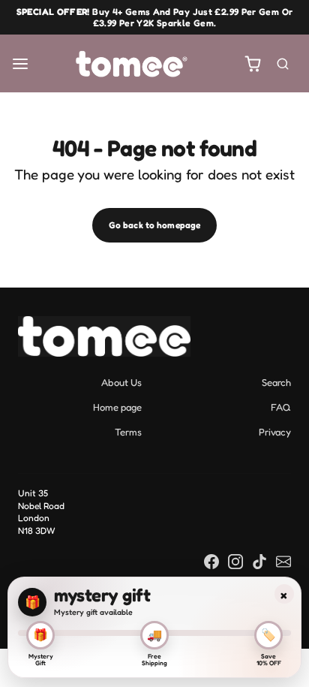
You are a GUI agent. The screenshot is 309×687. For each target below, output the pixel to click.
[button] (20, 63)
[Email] (283, 561)
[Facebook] (211, 561)
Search (276, 382)
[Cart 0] (253, 63)
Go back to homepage (154, 225)
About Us (121, 382)
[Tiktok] (259, 561)
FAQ (281, 407)
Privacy (275, 432)
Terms (128, 432)
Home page (117, 407)
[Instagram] (235, 561)
